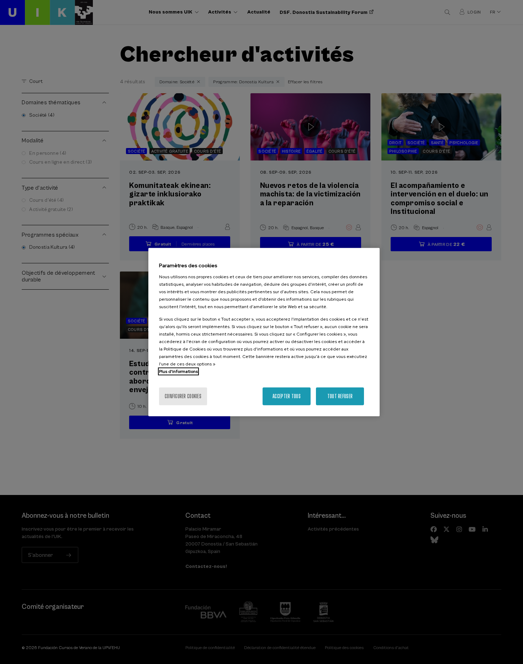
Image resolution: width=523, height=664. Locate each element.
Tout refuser (340, 396)
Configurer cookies (183, 396)
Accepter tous (287, 396)
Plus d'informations (178, 371)
